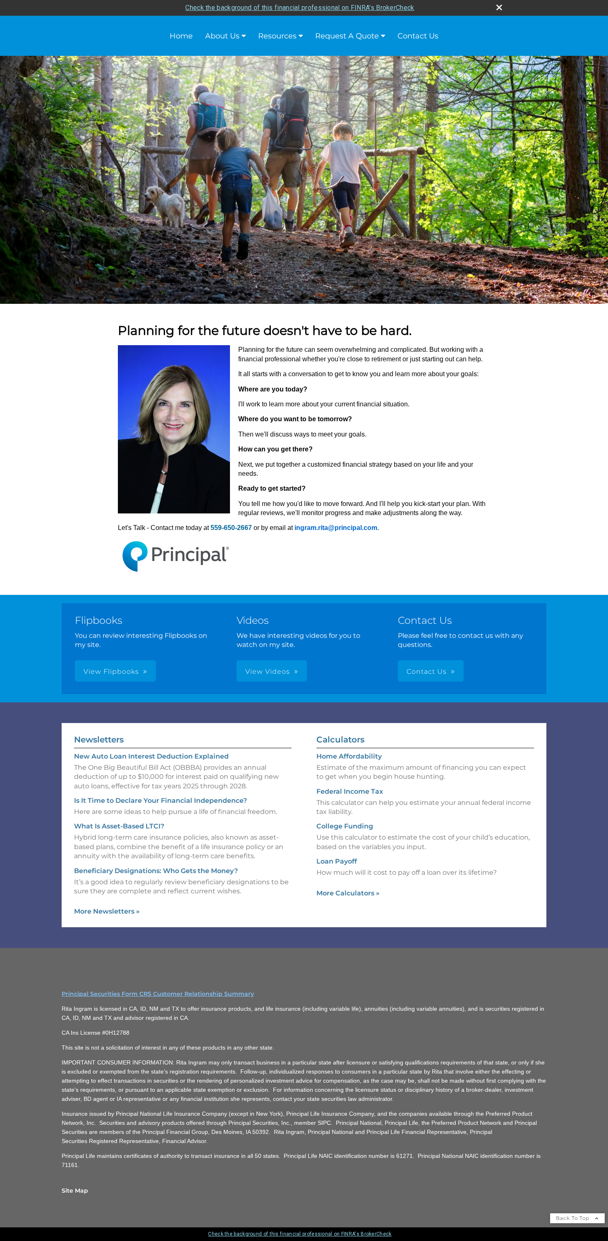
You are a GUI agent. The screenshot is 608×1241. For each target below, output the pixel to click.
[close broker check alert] (499, 7)
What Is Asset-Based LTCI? (119, 826)
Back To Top (573, 1218)
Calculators (340, 740)
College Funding (344, 826)
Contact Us (417, 36)
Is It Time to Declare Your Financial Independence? (160, 800)
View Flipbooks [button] (111, 671)
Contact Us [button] (427, 671)
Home (181, 36)
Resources (277, 36)
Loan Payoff (336, 861)
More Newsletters (107, 911)
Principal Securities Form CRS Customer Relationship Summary (158, 994)
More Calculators (348, 893)
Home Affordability (349, 756)
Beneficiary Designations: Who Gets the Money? (156, 871)
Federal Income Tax (349, 791)
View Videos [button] (267, 671)
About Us (222, 36)
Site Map (75, 1190)
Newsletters (99, 740)
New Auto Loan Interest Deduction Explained (151, 756)
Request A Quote (347, 36)
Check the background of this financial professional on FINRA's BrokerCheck (299, 8)
